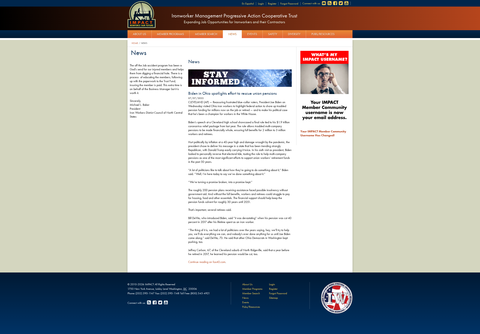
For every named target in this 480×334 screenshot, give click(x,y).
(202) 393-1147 (145, 293)
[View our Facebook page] (335, 3)
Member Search (206, 34)
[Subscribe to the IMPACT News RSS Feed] (330, 3)
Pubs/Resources (322, 34)
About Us (139, 34)
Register (272, 3)
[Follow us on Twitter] (341, 3)
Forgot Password (289, 3)
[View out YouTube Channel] (346, 3)
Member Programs (170, 34)
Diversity (294, 34)
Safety (272, 34)
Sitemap (273, 298)
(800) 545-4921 (200, 293)
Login (261, 3)
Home (135, 43)
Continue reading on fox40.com (206, 262)
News (232, 34)
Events (252, 34)
